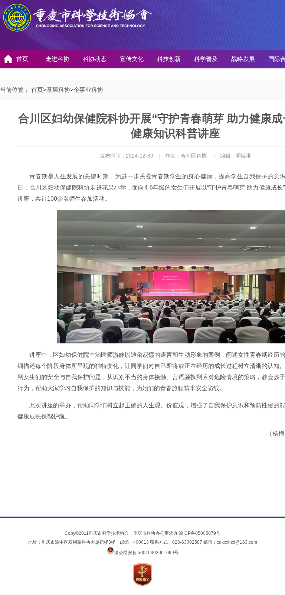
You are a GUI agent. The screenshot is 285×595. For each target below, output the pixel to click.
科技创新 (169, 59)
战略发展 (243, 59)
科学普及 (206, 59)
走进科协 (57, 59)
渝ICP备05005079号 (199, 533)
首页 (22, 59)
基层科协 (58, 90)
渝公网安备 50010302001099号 (146, 552)
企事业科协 (88, 90)
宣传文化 (132, 59)
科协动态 (95, 59)
